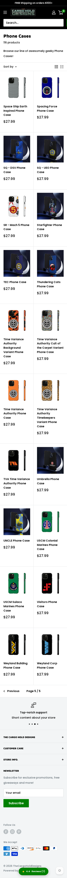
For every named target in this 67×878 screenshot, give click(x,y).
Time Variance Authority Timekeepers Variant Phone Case (47, 417)
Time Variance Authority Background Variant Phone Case (13, 347)
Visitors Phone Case (47, 604)
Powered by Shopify (15, 870)
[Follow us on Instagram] (12, 831)
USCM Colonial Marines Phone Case (47, 545)
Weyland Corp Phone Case (47, 665)
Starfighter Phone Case (49, 227)
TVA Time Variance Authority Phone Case (16, 483)
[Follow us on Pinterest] (18, 831)
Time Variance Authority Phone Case (14, 413)
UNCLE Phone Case (16, 541)
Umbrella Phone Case (48, 481)
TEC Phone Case (14, 282)
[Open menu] (5, 12)
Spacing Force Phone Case (47, 108)
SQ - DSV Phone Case (14, 170)
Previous (13, 691)
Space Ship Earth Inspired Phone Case (15, 110)
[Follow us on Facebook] (5, 831)
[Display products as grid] (56, 66)
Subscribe (16, 803)
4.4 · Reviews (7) (35, 871)
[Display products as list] (62, 66)
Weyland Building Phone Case (15, 665)
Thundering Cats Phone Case (48, 284)
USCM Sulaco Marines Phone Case (13, 606)
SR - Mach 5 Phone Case (16, 227)
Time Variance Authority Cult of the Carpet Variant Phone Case (50, 345)
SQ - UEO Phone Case (48, 170)
